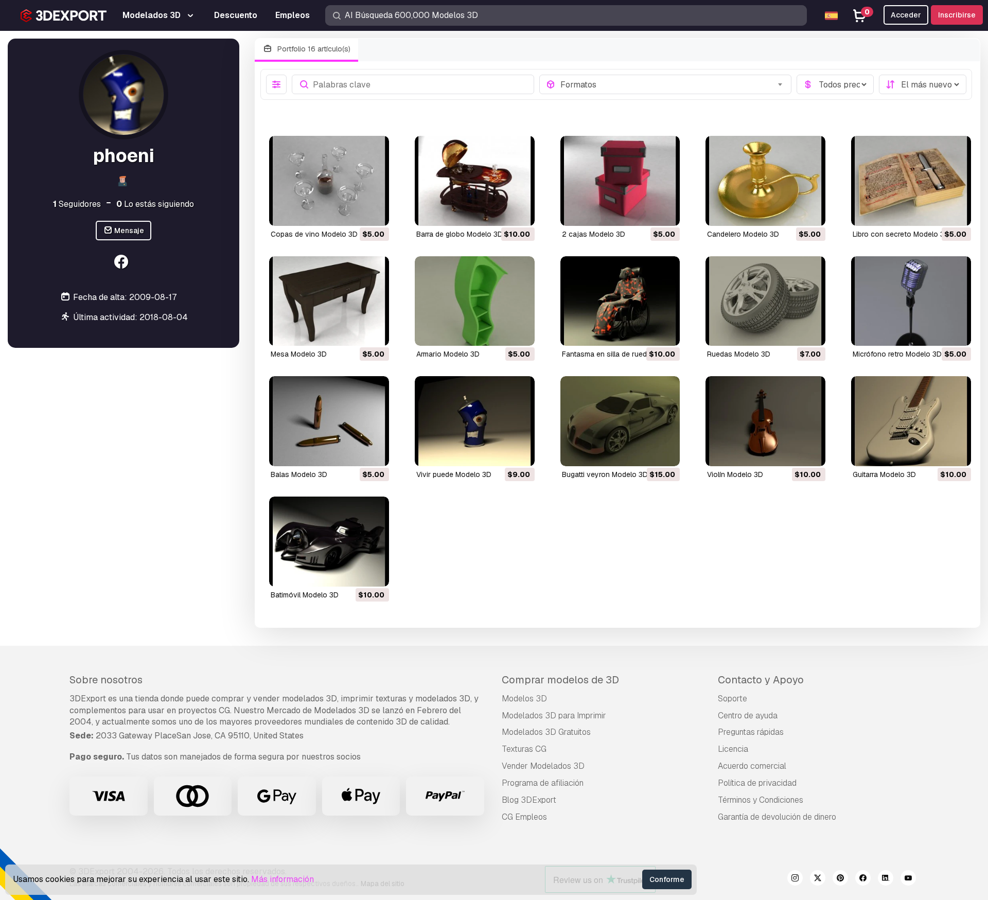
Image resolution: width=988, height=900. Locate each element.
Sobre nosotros (106, 679)
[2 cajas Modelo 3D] (620, 181)
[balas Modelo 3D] (329, 421)
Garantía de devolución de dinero (777, 816)
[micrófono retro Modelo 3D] (911, 301)
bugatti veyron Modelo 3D (605, 474)
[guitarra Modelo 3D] (911, 421)
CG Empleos (524, 816)
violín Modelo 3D (735, 474)
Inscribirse (957, 15)
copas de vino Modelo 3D (314, 234)
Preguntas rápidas (751, 732)
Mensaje (128, 230)
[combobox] (672, 84)
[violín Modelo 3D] (765, 421)
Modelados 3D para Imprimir (554, 715)
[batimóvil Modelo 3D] (329, 542)
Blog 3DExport (529, 800)
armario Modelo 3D (448, 354)
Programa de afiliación (543, 783)
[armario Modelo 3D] (475, 301)
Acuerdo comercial (752, 766)
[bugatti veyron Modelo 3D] (620, 421)
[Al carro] (353, 211)
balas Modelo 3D (299, 474)
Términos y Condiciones (760, 800)
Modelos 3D (524, 698)
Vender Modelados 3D (543, 766)
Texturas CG (524, 749)
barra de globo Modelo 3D (459, 234)
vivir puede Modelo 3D (453, 474)
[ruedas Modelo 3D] (765, 301)
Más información (282, 879)
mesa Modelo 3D (299, 354)
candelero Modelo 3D (743, 234)
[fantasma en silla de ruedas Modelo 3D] (620, 301)
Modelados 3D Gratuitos (546, 732)
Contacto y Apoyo (761, 679)
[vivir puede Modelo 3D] (475, 421)
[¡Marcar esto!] (374, 211)
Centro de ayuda (748, 715)
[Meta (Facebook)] (122, 263)
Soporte (732, 698)
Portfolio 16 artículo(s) (312, 49)
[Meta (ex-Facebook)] (863, 879)
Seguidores (77, 203)
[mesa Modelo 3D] (329, 301)
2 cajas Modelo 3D (593, 234)
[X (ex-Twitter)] (817, 879)
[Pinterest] (840, 879)
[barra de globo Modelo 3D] (475, 181)
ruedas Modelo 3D (738, 354)
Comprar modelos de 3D (560, 679)
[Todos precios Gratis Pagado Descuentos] (835, 84)
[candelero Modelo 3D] (765, 181)
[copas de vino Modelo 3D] (329, 181)
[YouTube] (908, 879)
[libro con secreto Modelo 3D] (911, 181)
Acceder (906, 15)
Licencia (733, 749)
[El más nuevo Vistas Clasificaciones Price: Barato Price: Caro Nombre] (922, 84)
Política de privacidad (757, 783)
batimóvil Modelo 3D (305, 594)
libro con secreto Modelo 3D (901, 234)
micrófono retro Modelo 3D (897, 354)
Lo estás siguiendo (155, 203)
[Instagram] (795, 879)
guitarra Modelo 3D (884, 474)
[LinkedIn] (885, 879)
